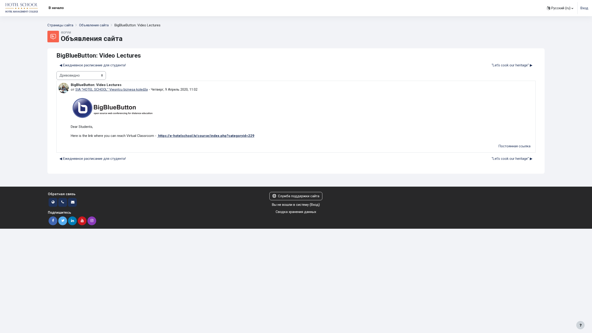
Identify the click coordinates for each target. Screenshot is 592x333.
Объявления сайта (94, 25)
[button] (560, 8)
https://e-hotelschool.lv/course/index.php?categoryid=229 (206, 136)
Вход (584, 8)
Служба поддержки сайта (298, 196)
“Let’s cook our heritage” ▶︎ (512, 65)
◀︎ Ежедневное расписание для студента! (92, 65)
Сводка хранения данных (296, 212)
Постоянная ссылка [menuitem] (514, 146)
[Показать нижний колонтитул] (580, 325)
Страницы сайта (60, 25)
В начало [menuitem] (56, 8)
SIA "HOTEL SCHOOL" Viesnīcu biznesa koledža (111, 89)
